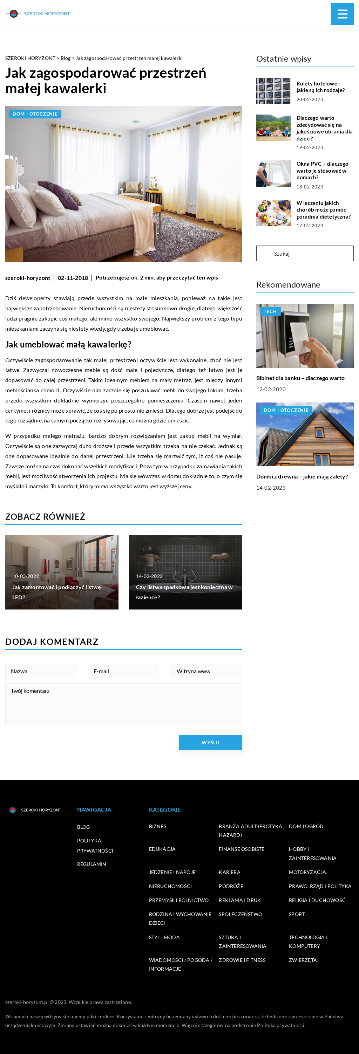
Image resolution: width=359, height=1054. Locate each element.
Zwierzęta (303, 960)
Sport (297, 914)
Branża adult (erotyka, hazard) (251, 830)
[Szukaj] (264, 254)
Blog (83, 827)
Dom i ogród (306, 826)
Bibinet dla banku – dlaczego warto (300, 377)
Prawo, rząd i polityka (320, 886)
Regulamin (92, 864)
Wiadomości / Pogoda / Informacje (180, 964)
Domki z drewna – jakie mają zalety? (302, 476)
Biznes (157, 826)
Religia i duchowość (317, 900)
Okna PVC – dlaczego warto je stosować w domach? (323, 170)
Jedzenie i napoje (172, 872)
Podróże (231, 886)
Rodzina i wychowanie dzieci (180, 918)
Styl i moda (164, 937)
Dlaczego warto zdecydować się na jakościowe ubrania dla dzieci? (325, 128)
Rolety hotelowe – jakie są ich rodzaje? (321, 87)
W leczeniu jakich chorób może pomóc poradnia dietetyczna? (324, 210)
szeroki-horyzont (27, 277)
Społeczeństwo (240, 914)
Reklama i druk (240, 900)
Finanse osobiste (241, 849)
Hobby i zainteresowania (313, 853)
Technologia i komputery (308, 941)
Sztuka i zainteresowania (242, 941)
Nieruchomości (170, 886)
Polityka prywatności (280, 1025)
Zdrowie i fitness (242, 960)
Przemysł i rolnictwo (179, 900)
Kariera (229, 872)
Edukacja (162, 849)
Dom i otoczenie (35, 114)
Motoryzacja (307, 872)
